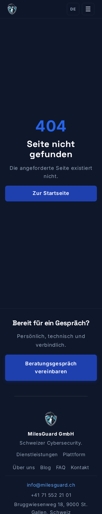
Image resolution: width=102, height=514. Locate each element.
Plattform (74, 454)
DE (73, 9)
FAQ (61, 467)
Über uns (24, 467)
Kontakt (80, 467)
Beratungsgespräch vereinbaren (51, 368)
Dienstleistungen (37, 454)
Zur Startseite (51, 193)
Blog (45, 467)
